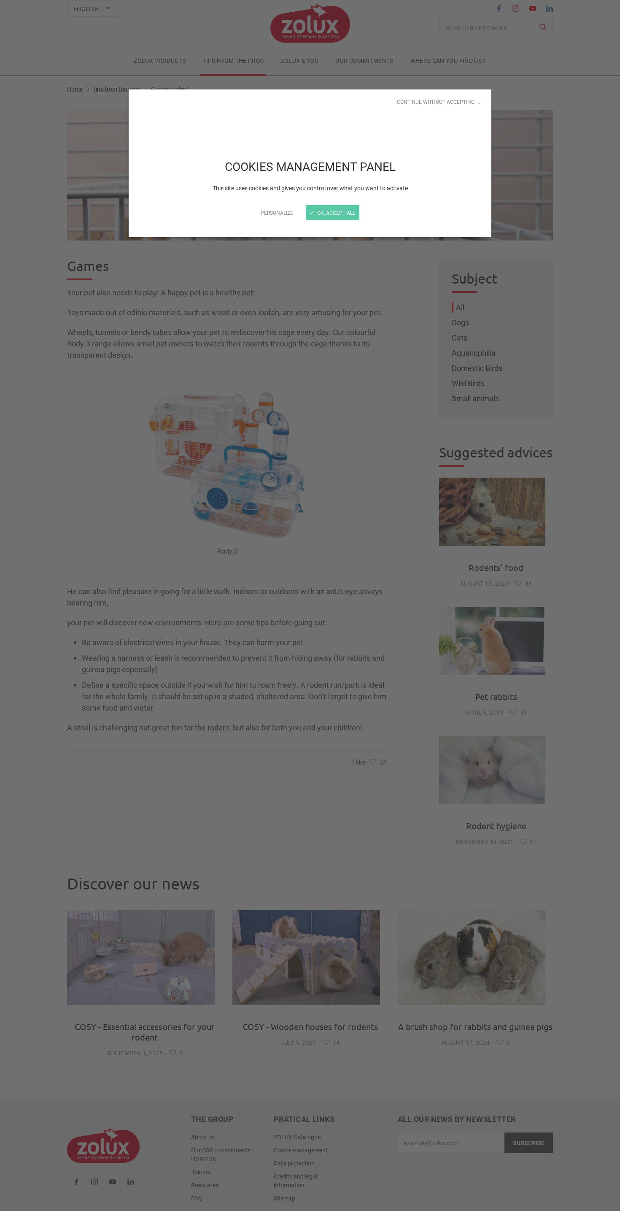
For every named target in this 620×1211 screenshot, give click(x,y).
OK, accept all (335, 212)
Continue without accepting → (439, 101)
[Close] (310, 605)
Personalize (277, 212)
